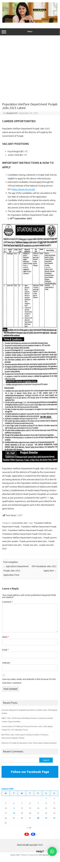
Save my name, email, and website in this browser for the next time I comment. (29, 681)
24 (6, 818)
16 (54, 808)
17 (6, 813)
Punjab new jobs (30, 545)
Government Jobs (20, 523)
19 (22, 813)
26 (22, 818)
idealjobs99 (11, 113)
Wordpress (44, 855)
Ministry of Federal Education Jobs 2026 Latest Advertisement (29, 743)
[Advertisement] (30, 69)
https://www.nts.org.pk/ (23, 189)
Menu (29, 31)
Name (5, 637)
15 (46, 808)
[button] (52, 851)
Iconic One (15, 855)
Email (5, 650)
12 (22, 808)
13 (30, 808)
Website (6, 663)
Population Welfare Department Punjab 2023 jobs (30, 530)
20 (30, 813)
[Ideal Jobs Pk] (30, 22)
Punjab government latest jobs (33, 541)
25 (14, 818)
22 (46, 813)
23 (54, 813)
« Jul (29, 827)
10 (6, 808)
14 (38, 808)
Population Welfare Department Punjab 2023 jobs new (26, 534)
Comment (7, 602)
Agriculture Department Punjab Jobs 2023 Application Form (16, 570)
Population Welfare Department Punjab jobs (22, 537)
